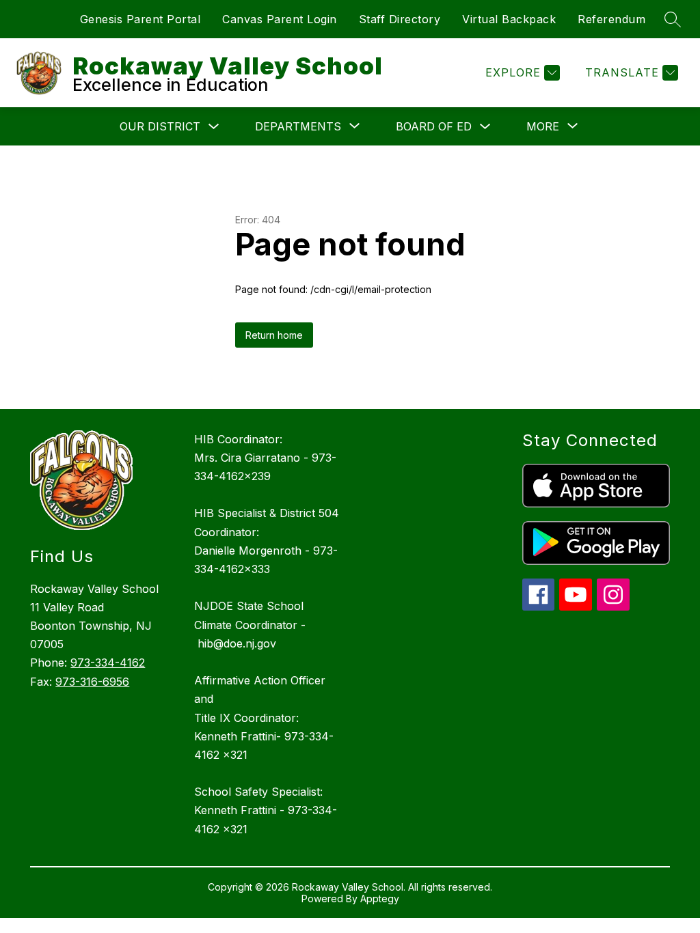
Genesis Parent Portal (140, 19)
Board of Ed (434, 126)
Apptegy (379, 898)
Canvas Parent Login (279, 19)
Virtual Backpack (509, 19)
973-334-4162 (107, 662)
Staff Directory (400, 19)
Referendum (611, 19)
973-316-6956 (92, 681)
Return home (274, 335)
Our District (160, 126)
